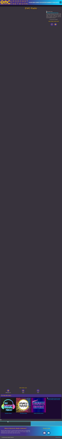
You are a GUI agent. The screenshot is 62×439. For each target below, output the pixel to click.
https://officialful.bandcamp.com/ (8, 59)
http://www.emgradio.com (13, 79)
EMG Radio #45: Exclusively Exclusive (8, 217)
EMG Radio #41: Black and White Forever (8, 283)
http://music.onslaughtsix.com (11, 57)
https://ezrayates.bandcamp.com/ (11, 74)
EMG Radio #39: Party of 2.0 (6, 316)
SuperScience (11, 77)
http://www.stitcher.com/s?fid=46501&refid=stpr (17, 82)
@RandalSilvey (11, 38)
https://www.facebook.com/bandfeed (10, 55)
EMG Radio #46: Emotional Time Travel (8, 201)
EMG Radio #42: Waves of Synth (6, 267)
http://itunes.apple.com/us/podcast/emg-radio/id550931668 (19, 81)
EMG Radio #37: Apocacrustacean (7, 349)
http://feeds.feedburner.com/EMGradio (15, 80)
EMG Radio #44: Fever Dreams (6, 234)
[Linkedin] (49, 433)
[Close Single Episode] (9, 18)
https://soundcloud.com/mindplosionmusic (13, 68)
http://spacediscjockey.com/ (12, 72)
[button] (61, 2)
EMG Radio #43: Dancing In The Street (8, 250)
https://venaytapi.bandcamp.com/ (11, 66)
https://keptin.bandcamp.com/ (9, 70)
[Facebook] (44, 433)
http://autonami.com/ (8, 61)
